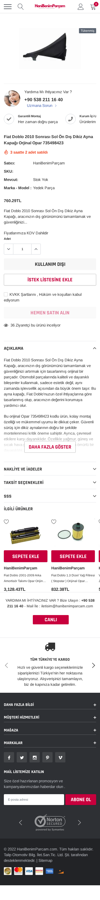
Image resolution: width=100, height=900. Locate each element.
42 (13, 325)
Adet (7, 239)
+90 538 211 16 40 (43, 99)
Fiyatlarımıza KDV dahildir (26, 233)
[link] (25, 535)
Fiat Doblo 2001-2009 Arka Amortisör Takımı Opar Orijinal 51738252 (24, 579)
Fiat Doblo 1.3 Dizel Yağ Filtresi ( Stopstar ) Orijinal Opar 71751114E (73, 579)
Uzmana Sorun (40, 105)
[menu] (8, 7)
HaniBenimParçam (49, 163)
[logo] (50, 6)
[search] (21, 6)
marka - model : (18, 188)
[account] (81, 6)
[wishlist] (6, 521)
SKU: (8, 171)
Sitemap (45, 855)
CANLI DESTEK (51, 620)
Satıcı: (9, 163)
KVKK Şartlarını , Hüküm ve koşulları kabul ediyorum (43, 297)
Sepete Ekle (25, 556)
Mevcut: (11, 179)
